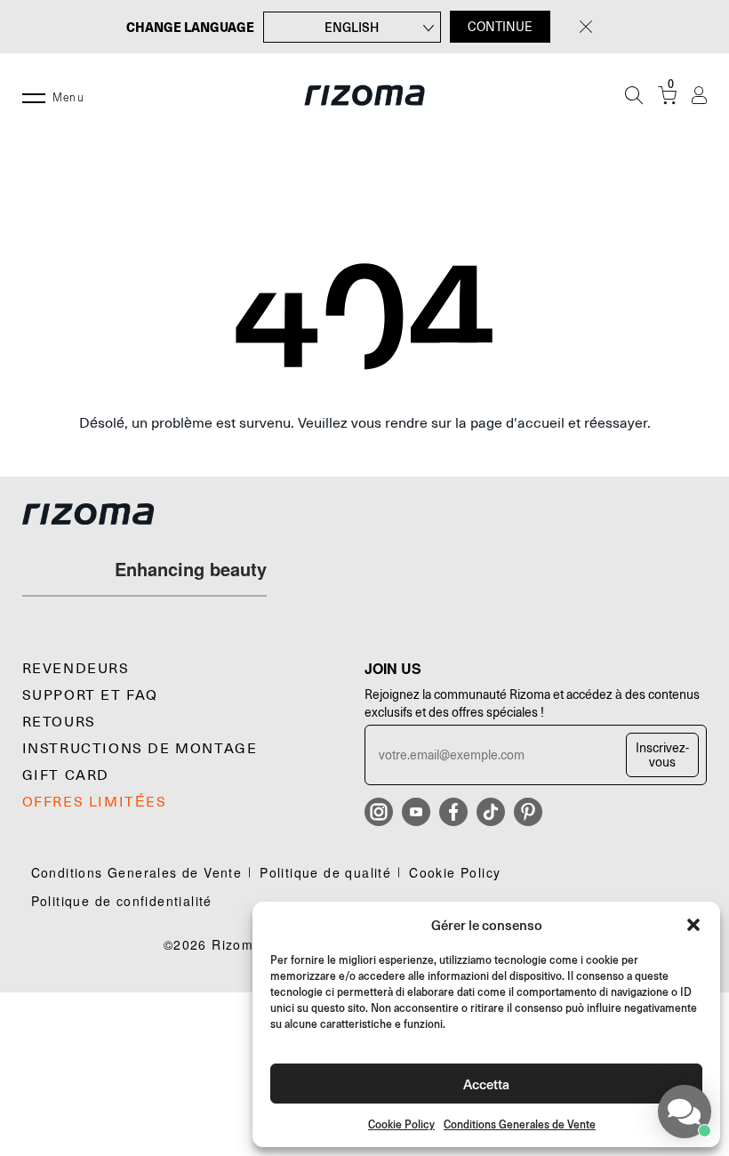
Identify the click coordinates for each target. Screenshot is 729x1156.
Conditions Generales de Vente (520, 1124)
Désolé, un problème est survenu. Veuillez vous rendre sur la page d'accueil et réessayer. (365, 423)
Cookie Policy (401, 1124)
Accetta (486, 1083)
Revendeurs (76, 669)
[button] (693, 925)
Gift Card (65, 775)
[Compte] (699, 95)
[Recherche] (634, 95)
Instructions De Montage (140, 749)
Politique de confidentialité (121, 901)
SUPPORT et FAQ (90, 695)
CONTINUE (500, 27)
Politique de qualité (325, 872)
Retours (59, 722)
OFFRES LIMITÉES (94, 802)
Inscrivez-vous (662, 755)
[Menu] (33, 95)
